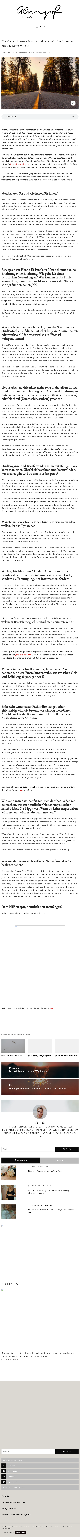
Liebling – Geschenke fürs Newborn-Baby (45, 1171)
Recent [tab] (60, 1160)
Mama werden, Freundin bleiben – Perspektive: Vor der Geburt (39, 1056)
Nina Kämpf (44, 1166)
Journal (27, 1034)
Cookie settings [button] (8, 1532)
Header (7, 1034)
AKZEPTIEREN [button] (20, 1532)
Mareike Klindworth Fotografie (16, 1514)
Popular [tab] (22, 1160)
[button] (41, 26)
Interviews (16, 1034)
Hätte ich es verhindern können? (12, 1055)
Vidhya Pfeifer (43, 52)
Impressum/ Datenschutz (13, 1502)
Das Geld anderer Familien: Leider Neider (66, 1056)
